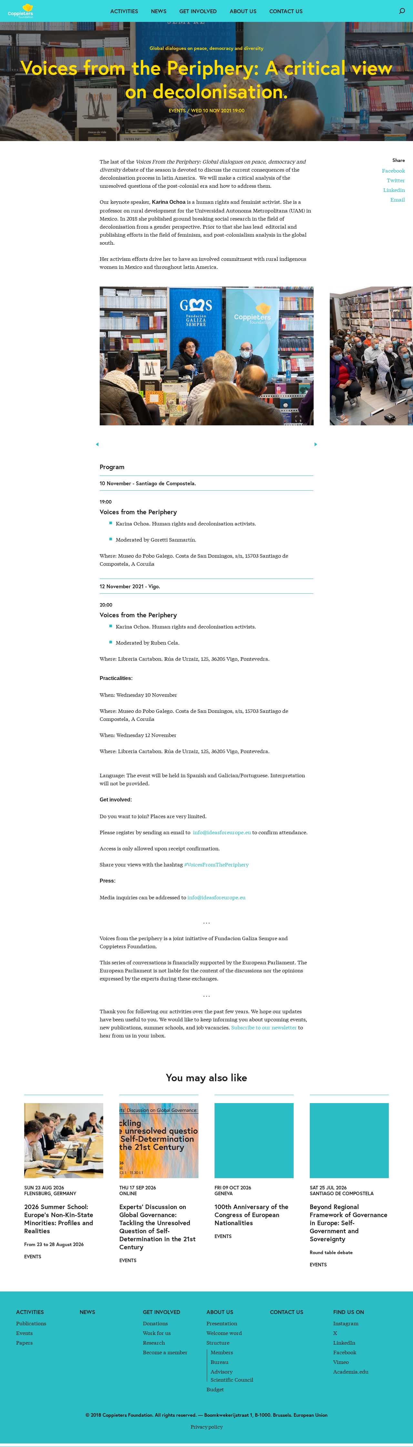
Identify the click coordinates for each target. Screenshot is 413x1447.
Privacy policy (207, 1426)
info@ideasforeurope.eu (222, 832)
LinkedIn (344, 1342)
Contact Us (286, 11)
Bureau (219, 1361)
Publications (31, 1323)
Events (24, 1332)
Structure (217, 1342)
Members (222, 1352)
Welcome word (224, 1332)
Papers (24, 1342)
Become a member (165, 1352)
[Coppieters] (22, 11)
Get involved (198, 11)
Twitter (396, 180)
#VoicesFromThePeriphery (216, 864)
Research (154, 1342)
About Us (243, 11)
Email (397, 199)
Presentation (221, 1323)
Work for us (157, 1332)
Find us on (348, 1312)
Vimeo (341, 1361)
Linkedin (394, 189)
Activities (124, 11)
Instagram (345, 1323)
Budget (215, 1389)
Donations (155, 1323)
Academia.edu (350, 1371)
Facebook (393, 170)
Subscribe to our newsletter (264, 1027)
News (158, 11)
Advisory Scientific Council (232, 1375)
